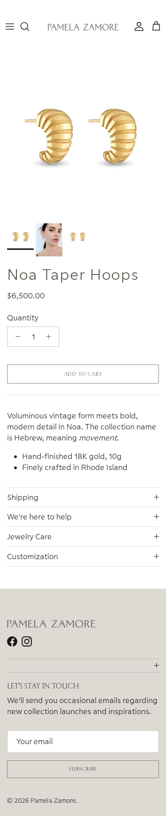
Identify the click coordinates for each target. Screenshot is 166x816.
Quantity (23, 317)
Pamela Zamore (53, 800)
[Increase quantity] (51, 336)
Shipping (23, 497)
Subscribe (83, 769)
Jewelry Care (29, 536)
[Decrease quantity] (15, 336)
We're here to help (39, 516)
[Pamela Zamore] (83, 26)
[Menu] (9, 26)
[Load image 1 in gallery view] (83, 136)
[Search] (29, 26)
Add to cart (83, 374)
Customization (32, 556)
